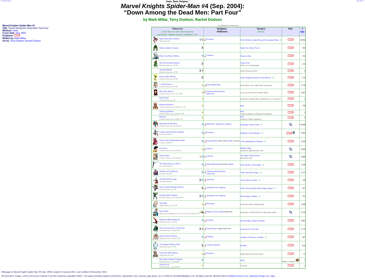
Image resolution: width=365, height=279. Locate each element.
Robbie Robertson (166, 104)
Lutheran (209, 156)
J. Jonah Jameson (166, 84)
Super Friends (254, 125)
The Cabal (255, 229)
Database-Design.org (259, 276)
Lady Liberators (245, 165)
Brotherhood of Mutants (254, 141)
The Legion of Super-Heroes (250, 156)
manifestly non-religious (216, 187)
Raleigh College (245, 148)
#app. (302, 30)
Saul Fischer (164, 98)
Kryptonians (244, 125)
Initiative (254, 196)
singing (210, 236)
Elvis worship (218, 212)
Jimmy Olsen (164, 155)
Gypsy (209, 141)
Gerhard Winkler (165, 70)
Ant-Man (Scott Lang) (167, 179)
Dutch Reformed (213, 164)
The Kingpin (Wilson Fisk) (169, 244)
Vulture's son (164, 264)
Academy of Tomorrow (248, 237)
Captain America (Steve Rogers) (171, 132)
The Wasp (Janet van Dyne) (169, 164)
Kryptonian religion (223, 124)
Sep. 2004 (21, 33)
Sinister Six (244, 48)
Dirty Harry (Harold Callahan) (170, 259)
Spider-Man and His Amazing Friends (266, 40)
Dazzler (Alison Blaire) (168, 236)
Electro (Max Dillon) (167, 76)
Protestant (210, 39)
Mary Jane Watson (166, 91)
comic (15, 30)
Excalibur (260, 237)
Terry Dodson (17, 41)
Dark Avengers (245, 196)
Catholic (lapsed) (213, 245)
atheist (231, 164)
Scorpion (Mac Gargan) (168, 195)
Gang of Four (245, 63)
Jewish (229, 141)
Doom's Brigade (245, 78)
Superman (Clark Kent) (168, 123)
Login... (273, 276)
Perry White (164, 211)
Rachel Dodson (33, 41)
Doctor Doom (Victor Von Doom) (172, 228)
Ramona (162, 117)
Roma (215, 141)
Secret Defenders (246, 40)
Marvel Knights (245, 221)
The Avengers (256, 165)
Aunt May (163, 203)
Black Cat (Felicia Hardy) (169, 56)
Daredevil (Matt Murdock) (169, 220)
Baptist (209, 212)
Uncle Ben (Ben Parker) (168, 253)
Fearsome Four (245, 229)
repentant (210, 179)
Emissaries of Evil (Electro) (261, 78)
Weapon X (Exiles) (258, 221)
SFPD (242, 260)
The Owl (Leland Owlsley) (169, 63)
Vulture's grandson (166, 111)
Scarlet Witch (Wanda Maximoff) (172, 140)
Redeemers (244, 133)
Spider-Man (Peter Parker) (169, 39)
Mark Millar (20, 38)
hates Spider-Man (214, 85)
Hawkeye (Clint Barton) (168, 171)
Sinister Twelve (254, 48)
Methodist (211, 124)
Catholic (210, 55)
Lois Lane (163, 148)
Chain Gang (244, 173)
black (242, 106)
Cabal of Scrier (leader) (248, 188)
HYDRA (243, 246)
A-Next (243, 141)
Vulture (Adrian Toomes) (168, 48)
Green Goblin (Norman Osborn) (171, 187)
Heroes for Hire (245, 56)
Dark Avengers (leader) (265, 188)
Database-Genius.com (238, 276)
